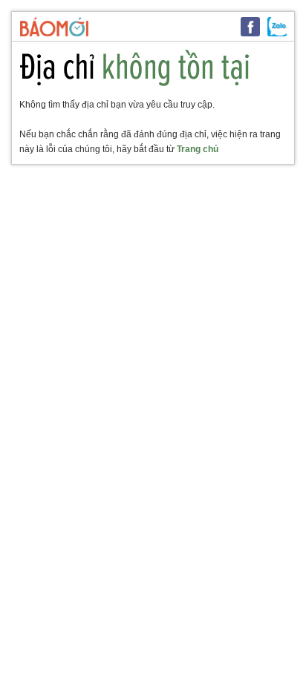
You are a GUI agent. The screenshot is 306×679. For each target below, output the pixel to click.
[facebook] (250, 26)
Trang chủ (198, 149)
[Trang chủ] (54, 26)
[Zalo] (277, 26)
